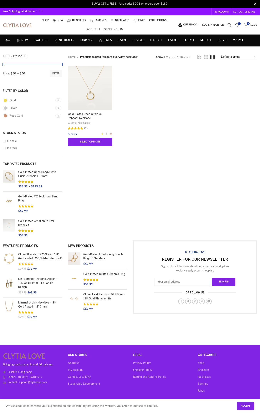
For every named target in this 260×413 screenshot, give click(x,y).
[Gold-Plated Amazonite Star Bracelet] (9, 228)
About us (73, 363)
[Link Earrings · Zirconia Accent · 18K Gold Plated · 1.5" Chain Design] (9, 286)
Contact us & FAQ (79, 376)
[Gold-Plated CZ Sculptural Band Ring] (9, 204)
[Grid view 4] (212, 57)
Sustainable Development (84, 383)
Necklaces (84, 123)
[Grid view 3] (206, 57)
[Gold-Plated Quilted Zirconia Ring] (74, 279)
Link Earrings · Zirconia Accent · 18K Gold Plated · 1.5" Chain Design (38, 283)
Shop (201, 363)
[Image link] (24, 355)
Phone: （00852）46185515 (25, 377)
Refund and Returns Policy (149, 376)
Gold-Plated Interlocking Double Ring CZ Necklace (103, 256)
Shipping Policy (142, 369)
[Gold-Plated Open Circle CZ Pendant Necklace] (90, 88)
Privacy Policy (142, 363)
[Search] (229, 25)
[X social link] (188, 301)
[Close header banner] (255, 4)
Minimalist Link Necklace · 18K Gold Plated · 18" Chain (37, 304)
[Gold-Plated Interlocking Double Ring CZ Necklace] (74, 259)
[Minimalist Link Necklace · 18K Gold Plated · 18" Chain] (9, 310)
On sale (12, 141)
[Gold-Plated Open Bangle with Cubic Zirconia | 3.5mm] (9, 179)
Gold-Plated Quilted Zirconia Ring (104, 274)
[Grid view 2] (199, 57)
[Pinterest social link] (195, 301)
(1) (86, 128)
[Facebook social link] (181, 301)
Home (72, 57)
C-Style (72, 123)
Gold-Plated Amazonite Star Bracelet (36, 223)
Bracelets (204, 369)
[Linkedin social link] (202, 301)
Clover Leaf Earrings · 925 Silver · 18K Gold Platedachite (104, 296)
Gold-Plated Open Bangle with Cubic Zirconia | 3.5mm (37, 174)
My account (75, 369)
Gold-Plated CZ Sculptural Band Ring (38, 198)
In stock (12, 148)
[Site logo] (17, 24)
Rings (201, 390)
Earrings (203, 383)
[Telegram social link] (209, 301)
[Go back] (8, 40)
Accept (245, 406)
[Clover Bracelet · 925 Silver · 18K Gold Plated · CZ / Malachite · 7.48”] (9, 261)
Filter (55, 73)
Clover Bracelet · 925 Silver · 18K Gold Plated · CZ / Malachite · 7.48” (40, 256)
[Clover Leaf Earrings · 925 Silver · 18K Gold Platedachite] (74, 301)
